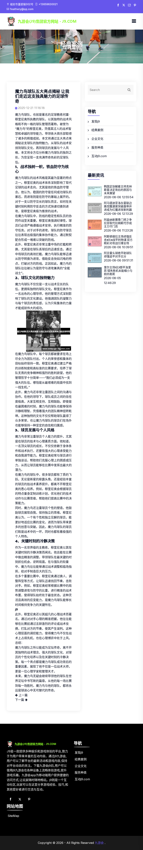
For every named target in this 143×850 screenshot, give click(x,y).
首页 (64, 50)
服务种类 (97, 147)
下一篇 (20, 700)
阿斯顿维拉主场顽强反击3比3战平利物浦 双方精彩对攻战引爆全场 (118, 239)
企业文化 (97, 139)
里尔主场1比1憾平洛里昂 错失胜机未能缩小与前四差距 (118, 270)
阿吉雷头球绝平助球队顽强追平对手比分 (118, 254)
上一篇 (23, 695)
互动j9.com (99, 156)
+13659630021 (48, 4)
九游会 (99, 843)
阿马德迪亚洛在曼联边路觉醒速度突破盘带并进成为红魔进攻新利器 (118, 206)
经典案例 (97, 130)
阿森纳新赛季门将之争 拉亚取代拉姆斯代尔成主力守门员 (118, 223)
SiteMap (13, 816)
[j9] (51, 21)
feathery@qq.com (22, 9)
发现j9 (95, 121)
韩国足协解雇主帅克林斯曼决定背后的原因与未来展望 (118, 189)
